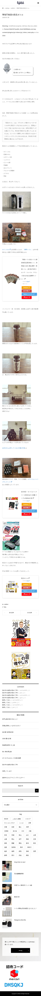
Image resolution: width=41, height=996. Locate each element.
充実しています (7, 771)
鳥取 (27, 855)
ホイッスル (5, 249)
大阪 (30, 831)
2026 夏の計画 (6, 738)
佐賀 (13, 827)
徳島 (5, 843)
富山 (20, 835)
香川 (13, 855)
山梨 (5, 839)
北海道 (6, 831)
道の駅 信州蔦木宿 (7, 732)
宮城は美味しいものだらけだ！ (11, 725)
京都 (5, 827)
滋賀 (5, 847)
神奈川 (29, 847)
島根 (27, 839)
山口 (27, 835)
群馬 (20, 851)
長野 (34, 851)
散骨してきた (6, 700)
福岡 (13, 851)
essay (20, 950)
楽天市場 (25, 291)
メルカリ (25, 297)
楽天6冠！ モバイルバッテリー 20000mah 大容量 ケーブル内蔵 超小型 (29, 495)
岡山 (13, 839)
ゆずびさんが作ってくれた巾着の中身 (13, 448)
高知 (20, 855)
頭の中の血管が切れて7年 (10, 690)
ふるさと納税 (17, 819)
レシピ (22, 823)
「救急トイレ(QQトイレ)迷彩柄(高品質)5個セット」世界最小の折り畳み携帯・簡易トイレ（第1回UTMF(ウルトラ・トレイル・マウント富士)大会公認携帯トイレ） (29, 269)
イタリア (28, 819)
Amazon (25, 287)
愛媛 (13, 843)
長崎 (27, 851)
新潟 (27, 843)
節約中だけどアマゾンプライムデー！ (13, 778)
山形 (34, 835)
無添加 (14, 847)
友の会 (15, 831)
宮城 (13, 835)
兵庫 (27, 827)
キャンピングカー (9, 823)
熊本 (21, 847)
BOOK (6, 819)
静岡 (5, 855)
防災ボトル (24, 578)
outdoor (6, 604)
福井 (5, 851)
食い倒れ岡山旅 (7, 751)
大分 (22, 831)
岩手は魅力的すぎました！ (10, 719)
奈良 (5, 835)
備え (5, 607)
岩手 (20, 839)
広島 (34, 839)
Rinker (28, 281)
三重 (29, 823)
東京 (34, 843)
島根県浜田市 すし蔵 (8, 745)
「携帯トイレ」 (27, 249)
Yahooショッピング (29, 294)
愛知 (20, 843)
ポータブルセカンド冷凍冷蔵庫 (11, 758)
